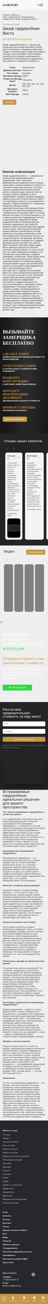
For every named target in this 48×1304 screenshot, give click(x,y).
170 (37, 84)
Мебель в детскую (10, 1153)
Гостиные (7, 1135)
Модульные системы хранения (16, 1156)
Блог (5, 1234)
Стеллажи (7, 1174)
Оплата (6, 1227)
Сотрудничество (10, 1248)
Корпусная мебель (10, 1142)
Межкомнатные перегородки (15, 1199)
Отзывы (6, 1219)
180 (42, 84)
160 (33, 84)
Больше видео (36, 552)
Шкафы (6, 1181)
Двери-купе (7, 1196)
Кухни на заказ (9, 1145)
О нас (5, 1212)
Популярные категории (12, 1160)
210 (28, 86)
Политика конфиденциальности (17, 1252)
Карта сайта (8, 1262)
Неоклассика (28, 67)
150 (28, 84)
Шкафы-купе (8, 1188)
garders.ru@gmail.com (12, 1286)
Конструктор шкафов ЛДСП (15, 1259)
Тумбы (5, 1178)
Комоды (6, 1138)
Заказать (9, 102)
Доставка (7, 1223)
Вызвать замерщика (14, 419)
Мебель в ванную (10, 1149)
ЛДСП (25, 76)
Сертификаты (9, 1255)
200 (24, 86)
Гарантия (7, 1241)
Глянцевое (27, 80)
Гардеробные (14, 17)
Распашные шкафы (11, 1203)
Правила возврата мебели (15, 1230)
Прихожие (7, 1163)
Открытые (27, 70)
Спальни (6, 1170)
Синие (25, 94)
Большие (26, 73)
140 (24, 84)
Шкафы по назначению (12, 1185)
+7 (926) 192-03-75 (11, 1280)
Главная (6, 15)
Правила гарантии (11, 1244)
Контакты (7, 1216)
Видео (5, 1237)
